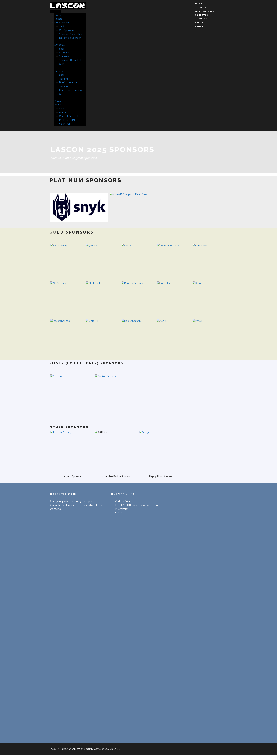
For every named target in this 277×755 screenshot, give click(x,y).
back (61, 26)
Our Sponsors (61, 22)
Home (58, 15)
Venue (58, 101)
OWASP (119, 512)
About (57, 104)
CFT (61, 93)
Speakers (64, 56)
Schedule (59, 44)
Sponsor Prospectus (70, 34)
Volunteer (64, 123)
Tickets (58, 18)
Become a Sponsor (70, 37)
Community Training (70, 90)
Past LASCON (67, 120)
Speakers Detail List (70, 60)
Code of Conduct (68, 116)
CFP (61, 64)
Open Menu (55, 11)
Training (58, 71)
